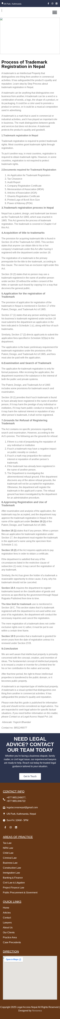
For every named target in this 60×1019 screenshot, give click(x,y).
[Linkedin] (56, 3)
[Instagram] (52, 3)
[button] (55, 12)
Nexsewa (36, 1010)
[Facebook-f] (48, 3)
